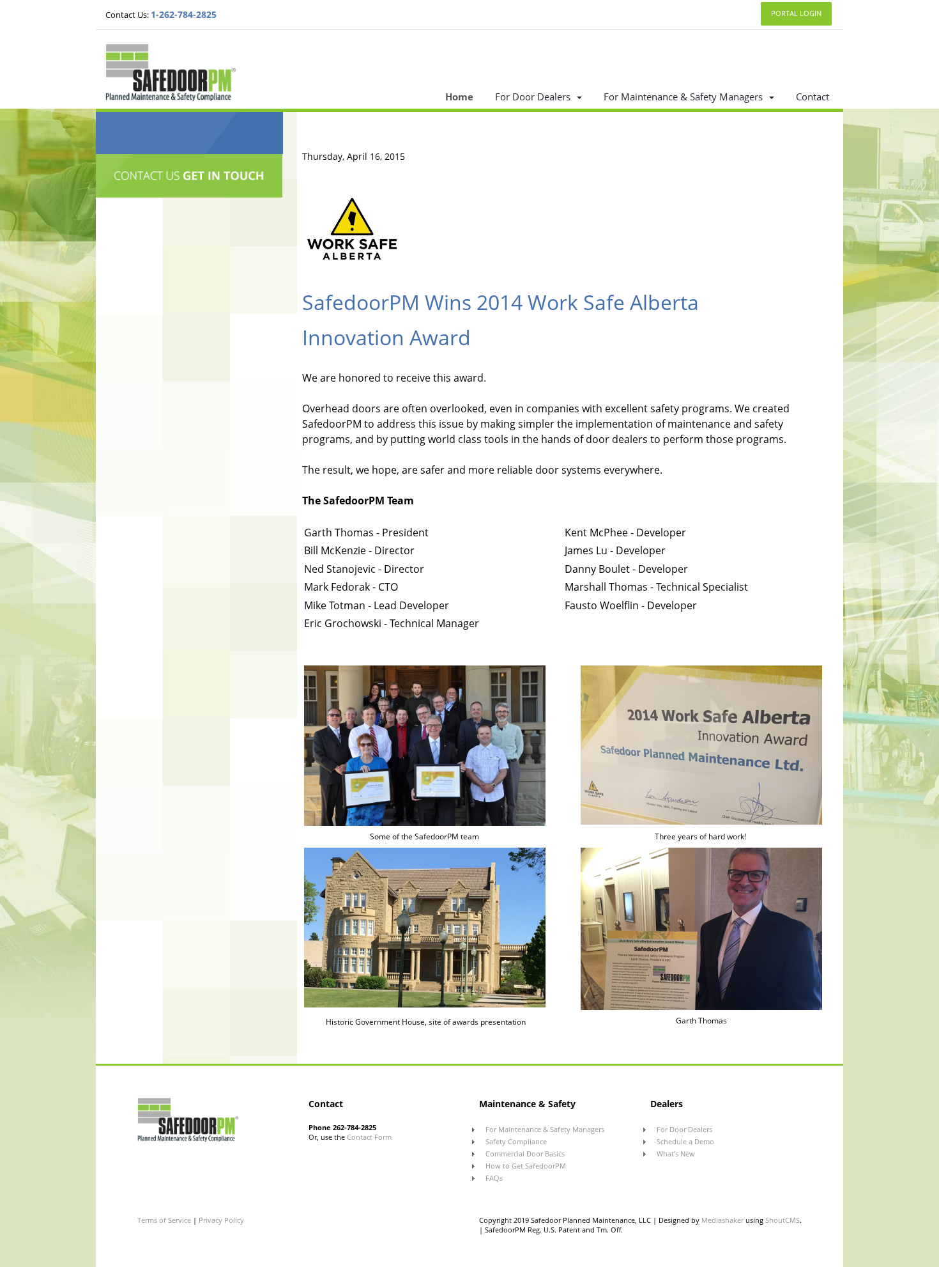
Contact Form (369, 1137)
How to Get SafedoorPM (525, 1165)
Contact (812, 96)
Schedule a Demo (685, 1141)
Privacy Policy (221, 1220)
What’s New (676, 1153)
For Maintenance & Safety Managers (683, 96)
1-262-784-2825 (184, 14)
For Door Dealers (532, 96)
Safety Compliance (516, 1141)
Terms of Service (165, 1220)
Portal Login (796, 13)
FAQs (494, 1178)
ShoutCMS (782, 1220)
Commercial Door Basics (525, 1153)
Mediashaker (722, 1220)
